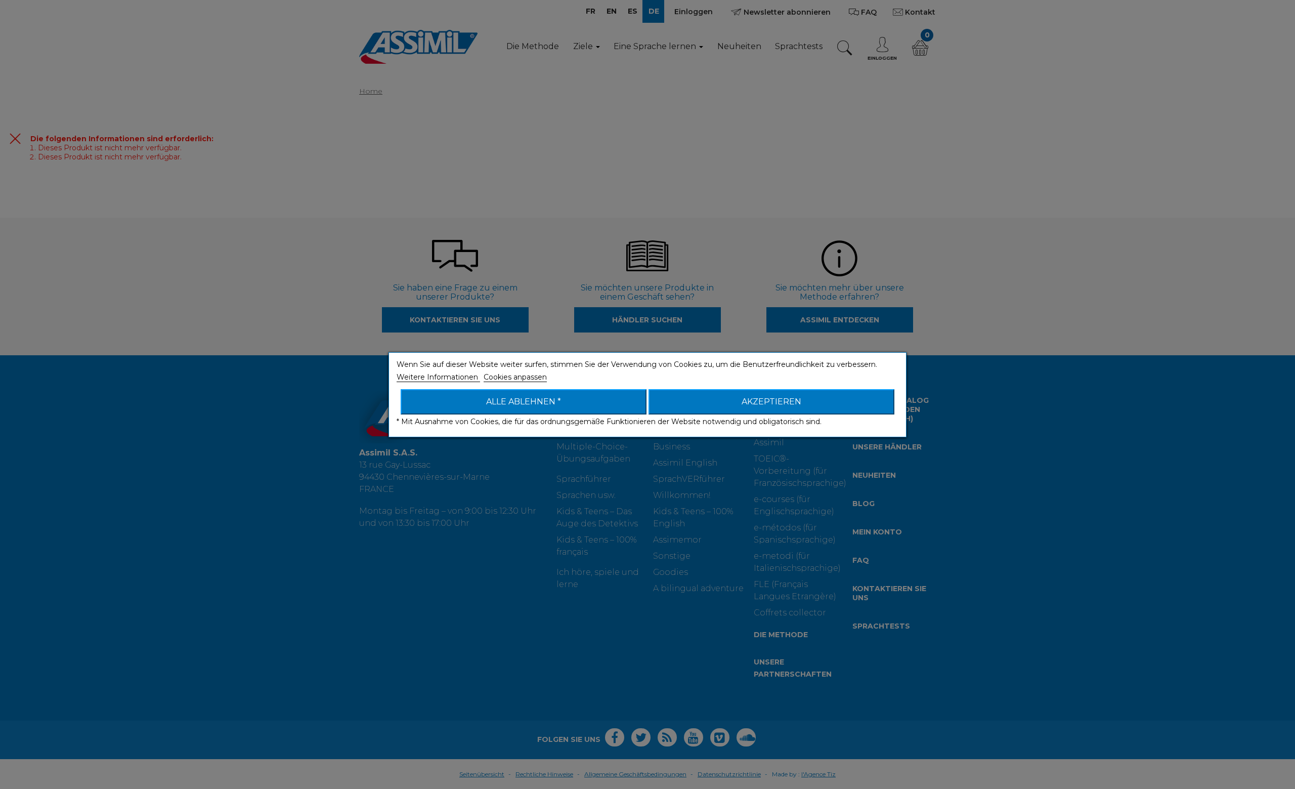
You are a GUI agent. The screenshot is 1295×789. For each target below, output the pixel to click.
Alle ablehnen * (523, 401)
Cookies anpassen (515, 377)
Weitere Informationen (438, 377)
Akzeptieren (771, 401)
